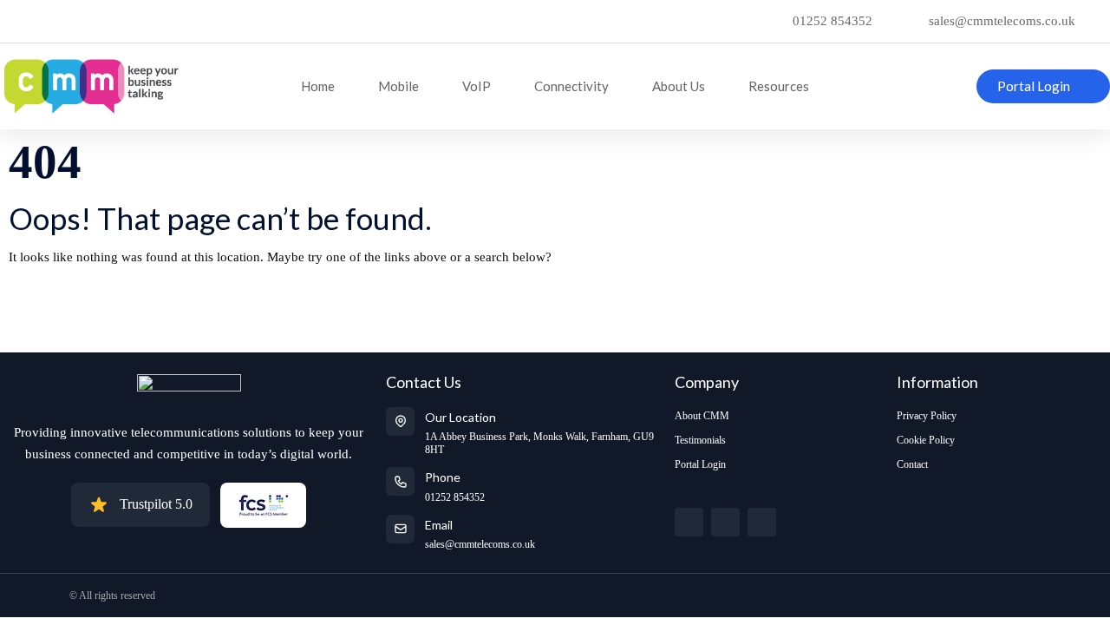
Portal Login (700, 464)
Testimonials (700, 440)
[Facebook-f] (725, 522)
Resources (778, 86)
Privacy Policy (927, 416)
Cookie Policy (926, 440)
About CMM (702, 416)
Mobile (398, 86)
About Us (678, 86)
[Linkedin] (762, 522)
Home (318, 86)
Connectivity (571, 86)
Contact (912, 464)
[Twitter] (689, 522)
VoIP (476, 86)
